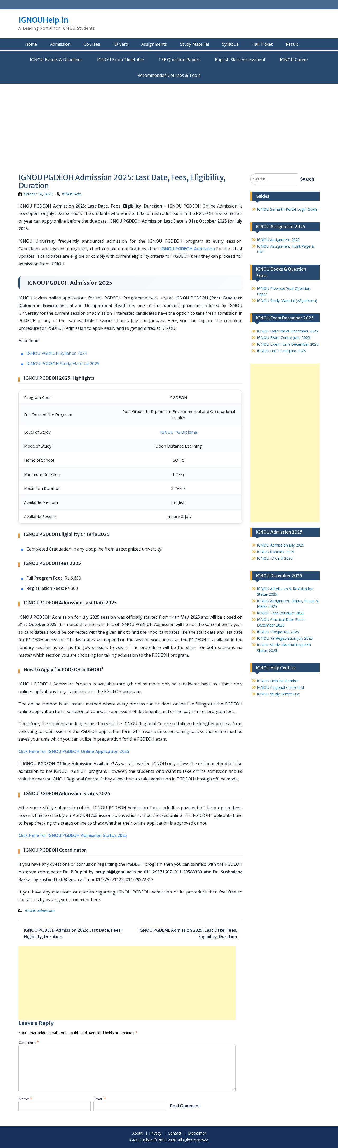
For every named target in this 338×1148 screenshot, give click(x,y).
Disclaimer (197, 1133)
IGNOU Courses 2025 (275, 551)
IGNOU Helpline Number (278, 680)
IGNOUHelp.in (43, 20)
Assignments (154, 44)
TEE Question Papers (179, 60)
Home (31, 44)
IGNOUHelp (71, 193)
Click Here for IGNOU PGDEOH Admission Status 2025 (72, 835)
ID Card (120, 44)
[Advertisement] (169, 123)
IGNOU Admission (39, 910)
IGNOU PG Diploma (178, 432)
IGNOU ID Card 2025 (275, 558)
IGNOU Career (294, 60)
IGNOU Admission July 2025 (280, 545)
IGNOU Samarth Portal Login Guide (287, 209)
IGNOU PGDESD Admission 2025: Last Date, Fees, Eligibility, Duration (73, 933)
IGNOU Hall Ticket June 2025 (281, 350)
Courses (92, 44)
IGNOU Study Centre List (278, 694)
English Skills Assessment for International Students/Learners (240, 59)
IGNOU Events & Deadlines (56, 60)
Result (292, 44)
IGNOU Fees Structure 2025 (280, 612)
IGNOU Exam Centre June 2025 (283, 337)
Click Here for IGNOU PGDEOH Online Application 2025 (73, 751)
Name (25, 1099)
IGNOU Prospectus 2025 (278, 631)
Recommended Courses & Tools (169, 75)
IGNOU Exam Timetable (120, 60)
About (137, 1133)
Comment (28, 1042)
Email (99, 1099)
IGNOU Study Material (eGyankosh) (287, 300)
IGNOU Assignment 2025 (278, 239)
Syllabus (230, 44)
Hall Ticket (262, 44)
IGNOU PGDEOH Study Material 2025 (62, 363)
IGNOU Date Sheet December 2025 (287, 330)
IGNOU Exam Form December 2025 (287, 344)
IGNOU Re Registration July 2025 (285, 638)
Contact (174, 1133)
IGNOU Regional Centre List (280, 687)
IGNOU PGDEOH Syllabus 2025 (56, 353)
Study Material (194, 44)
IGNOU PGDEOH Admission (188, 249)
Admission (60, 44)
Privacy (155, 1133)
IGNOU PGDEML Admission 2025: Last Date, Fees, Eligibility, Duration (188, 933)
